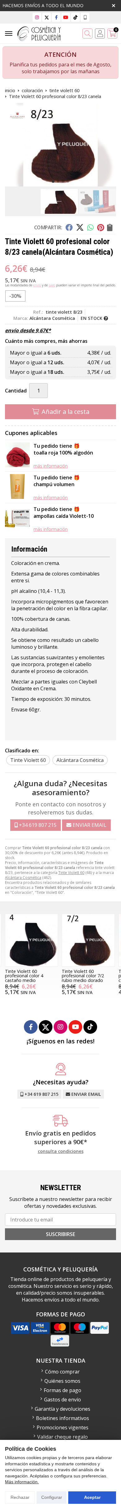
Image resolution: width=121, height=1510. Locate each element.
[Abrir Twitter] (46, 17)
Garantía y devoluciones (62, 1408)
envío (37, 285)
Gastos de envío (62, 1399)
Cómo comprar (62, 1371)
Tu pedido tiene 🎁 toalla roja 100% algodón (63, 449)
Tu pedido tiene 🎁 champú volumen (57, 481)
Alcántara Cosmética (23, 877)
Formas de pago (62, 1390)
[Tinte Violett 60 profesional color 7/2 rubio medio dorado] (88, 940)
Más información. (22, 1481)
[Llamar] (85, 17)
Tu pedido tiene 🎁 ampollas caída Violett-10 (64, 512)
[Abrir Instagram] (37, 17)
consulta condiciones (60, 1151)
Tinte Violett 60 (71, 872)
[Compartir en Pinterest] (100, 227)
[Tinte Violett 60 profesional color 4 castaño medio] (31, 940)
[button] (53, 181)
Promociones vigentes (62, 1427)
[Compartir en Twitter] (80, 227)
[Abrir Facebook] (56, 17)
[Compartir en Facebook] (69, 227)
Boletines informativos (62, 1418)
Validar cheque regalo (62, 1436)
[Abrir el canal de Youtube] (65, 17)
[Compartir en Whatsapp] (90, 227)
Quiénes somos (62, 1381)
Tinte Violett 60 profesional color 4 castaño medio (24, 975)
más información (51, 466)
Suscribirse (60, 1234)
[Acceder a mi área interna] (100, 33)
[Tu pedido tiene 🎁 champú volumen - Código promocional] (17, 487)
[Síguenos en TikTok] (75, 17)
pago (52, 285)
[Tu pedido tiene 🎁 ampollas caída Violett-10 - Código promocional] (17, 519)
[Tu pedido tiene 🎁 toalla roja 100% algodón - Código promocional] (17, 455)
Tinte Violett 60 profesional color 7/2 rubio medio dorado (83, 975)
